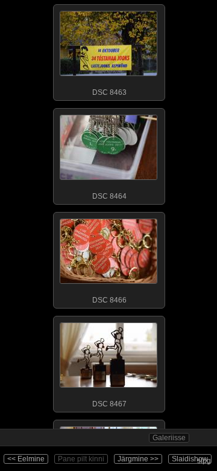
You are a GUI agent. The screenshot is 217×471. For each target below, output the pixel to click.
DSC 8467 (109, 404)
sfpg (204, 461)
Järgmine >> (138, 459)
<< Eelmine (26, 459)
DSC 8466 (109, 300)
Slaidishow (190, 459)
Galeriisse (169, 438)
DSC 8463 (109, 92)
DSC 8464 (109, 196)
